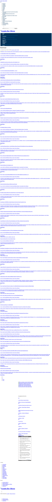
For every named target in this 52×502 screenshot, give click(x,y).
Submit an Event (5, 22)
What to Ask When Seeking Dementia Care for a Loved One (25, 457)
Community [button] (4, 12)
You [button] (3, 10)
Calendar (3, 4)
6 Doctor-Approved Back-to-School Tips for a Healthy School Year (25, 438)
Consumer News (9, 15)
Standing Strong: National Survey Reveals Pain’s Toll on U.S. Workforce (25, 453)
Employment (8, 13)
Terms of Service (5, 483)
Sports (3, 17)
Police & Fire (12, 13)
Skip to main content (3, 0)
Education (4, 13)
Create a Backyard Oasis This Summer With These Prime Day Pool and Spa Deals (25, 450)
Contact (3, 8)
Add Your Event (21, 435)
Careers (3, 7)
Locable (8, 493)
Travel (16, 15)
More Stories (28, 459)
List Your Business (5, 23)
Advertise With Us (5, 482)
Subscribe (4, 6)
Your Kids (12, 11)
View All (19, 434)
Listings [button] (3, 20)
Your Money (16, 11)
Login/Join (4, 24)
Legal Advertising (5, 44)
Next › (3, 379)
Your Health (4, 11)
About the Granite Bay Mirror (7, 484)
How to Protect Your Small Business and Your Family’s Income (25, 444)
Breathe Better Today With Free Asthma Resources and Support (25, 448)
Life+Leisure (4, 15)
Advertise (4, 5)
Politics (13, 15)
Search (3, 28)
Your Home (8, 11)
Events (3, 45)
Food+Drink (4, 18)
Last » (3, 380)
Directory (3, 3)
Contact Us (4, 486)
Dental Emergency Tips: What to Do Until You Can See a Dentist (25, 446)
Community (4, 464)
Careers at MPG (5, 485)
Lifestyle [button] (3, 14)
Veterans (3, 19)
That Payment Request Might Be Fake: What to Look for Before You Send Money (25, 455)
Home (3, 33)
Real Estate (4, 16)
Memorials (10, 44)
